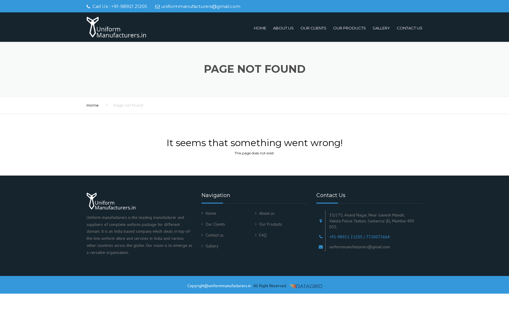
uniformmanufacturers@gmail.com (200, 6)
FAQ (263, 235)
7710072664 (378, 236)
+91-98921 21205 (129, 6)
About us (283, 28)
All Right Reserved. (269, 285)
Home (260, 28)
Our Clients (313, 28)
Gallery (381, 28)
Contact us (409, 28)
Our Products (349, 28)
